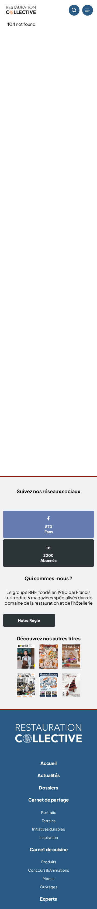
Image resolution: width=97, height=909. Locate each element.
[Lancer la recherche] (74, 10)
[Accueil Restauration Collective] (21, 10)
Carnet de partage (48, 800)
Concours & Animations (48, 870)
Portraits (48, 812)
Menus (48, 878)
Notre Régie (29, 620)
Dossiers (48, 788)
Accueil (48, 763)
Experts (48, 899)
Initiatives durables (48, 829)
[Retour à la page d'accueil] (48, 733)
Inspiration (48, 837)
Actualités (48, 775)
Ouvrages (48, 886)
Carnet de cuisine (49, 849)
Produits (48, 861)
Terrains (49, 820)
